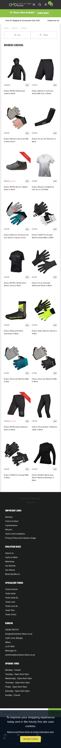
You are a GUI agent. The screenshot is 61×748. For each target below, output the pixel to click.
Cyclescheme (11, 525)
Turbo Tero (10, 610)
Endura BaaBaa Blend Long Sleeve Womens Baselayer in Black (43, 477)
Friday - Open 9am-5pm (16, 687)
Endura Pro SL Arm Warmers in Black (44, 140)
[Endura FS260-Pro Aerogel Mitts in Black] (16, 453)
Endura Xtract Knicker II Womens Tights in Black (44, 428)
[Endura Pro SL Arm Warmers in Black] (44, 117)
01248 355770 (12, 629)
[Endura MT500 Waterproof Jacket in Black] (16, 69)
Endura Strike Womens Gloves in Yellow (44, 332)
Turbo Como (10, 614)
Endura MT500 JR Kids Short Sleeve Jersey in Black (15, 284)
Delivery (9, 517)
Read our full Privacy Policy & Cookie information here (30, 732)
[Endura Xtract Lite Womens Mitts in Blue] (16, 357)
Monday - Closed (12, 670)
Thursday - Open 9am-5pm (17, 682)
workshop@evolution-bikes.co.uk (20, 655)
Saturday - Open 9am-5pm (17, 691)
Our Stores (10, 570)
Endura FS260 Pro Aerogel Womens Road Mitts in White (43, 236)
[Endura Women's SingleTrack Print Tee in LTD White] (44, 165)
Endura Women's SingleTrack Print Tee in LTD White (43, 188)
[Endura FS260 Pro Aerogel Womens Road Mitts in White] (44, 213)
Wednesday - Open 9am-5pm (18, 678)
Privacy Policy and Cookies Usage (20, 538)
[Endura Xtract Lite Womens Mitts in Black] (44, 357)
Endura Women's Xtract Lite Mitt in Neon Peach (16, 140)
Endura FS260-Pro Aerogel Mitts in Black (16, 476)
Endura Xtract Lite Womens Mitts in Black (44, 380)
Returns (8, 529)
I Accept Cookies (30, 739)
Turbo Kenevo (11, 589)
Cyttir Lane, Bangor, (14, 638)
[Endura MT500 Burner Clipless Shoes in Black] (16, 165)
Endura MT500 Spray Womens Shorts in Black (16, 428)
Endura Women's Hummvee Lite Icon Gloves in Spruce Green (16, 236)
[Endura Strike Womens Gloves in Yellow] (44, 309)
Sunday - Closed (12, 695)
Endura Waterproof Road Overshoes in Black (13, 332)
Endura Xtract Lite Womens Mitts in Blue (16, 380)
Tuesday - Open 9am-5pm (17, 674)
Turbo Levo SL (11, 606)
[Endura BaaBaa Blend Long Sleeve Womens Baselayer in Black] (44, 453)
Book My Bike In (12, 574)
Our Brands (10, 566)
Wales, (8, 642)
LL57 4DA (9, 646)
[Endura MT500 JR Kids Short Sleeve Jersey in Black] (16, 261)
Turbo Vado (10, 593)
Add (27, 85)
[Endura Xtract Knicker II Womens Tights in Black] (44, 405)
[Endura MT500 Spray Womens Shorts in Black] (16, 405)
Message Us (10, 650)
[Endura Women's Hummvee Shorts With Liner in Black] (44, 69)
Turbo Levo (10, 602)
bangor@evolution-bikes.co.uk (18, 634)
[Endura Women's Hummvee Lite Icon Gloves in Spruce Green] (16, 213)
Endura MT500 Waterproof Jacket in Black (14, 92)
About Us (9, 553)
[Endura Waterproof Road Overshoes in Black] (16, 309)
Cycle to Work (11, 557)
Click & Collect (11, 521)
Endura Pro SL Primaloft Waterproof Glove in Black (42, 284)
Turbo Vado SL (11, 597)
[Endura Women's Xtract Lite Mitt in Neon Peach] (16, 117)
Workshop (9, 561)
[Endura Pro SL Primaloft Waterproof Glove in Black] (44, 261)
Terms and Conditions (15, 534)
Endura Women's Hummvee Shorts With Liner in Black (42, 92)
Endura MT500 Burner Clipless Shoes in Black (16, 188)
